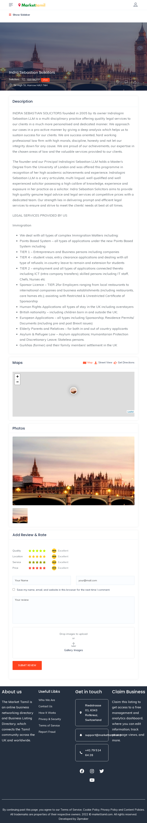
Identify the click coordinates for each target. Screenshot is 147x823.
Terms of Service (49, 725)
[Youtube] (91, 779)
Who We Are (47, 700)
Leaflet (131, 411)
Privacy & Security (50, 719)
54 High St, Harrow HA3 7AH (31, 85)
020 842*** (37, 79)
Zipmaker (82, 818)
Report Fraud (47, 731)
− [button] (17, 382)
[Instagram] (91, 770)
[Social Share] (134, 82)
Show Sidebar (21, 14)
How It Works (47, 712)
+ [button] (17, 376)
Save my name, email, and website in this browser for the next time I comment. (63, 589)
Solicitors (14, 79)
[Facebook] (82, 770)
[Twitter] (101, 770)
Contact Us (45, 706)
